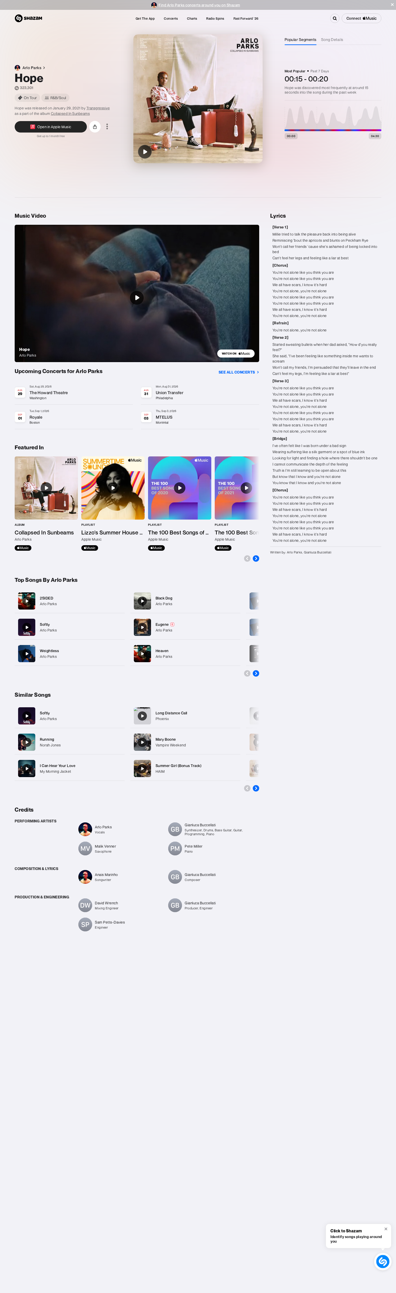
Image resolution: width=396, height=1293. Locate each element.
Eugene (162, 624)
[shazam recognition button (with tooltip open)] (383, 1261)
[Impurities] (258, 627)
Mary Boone (166, 739)
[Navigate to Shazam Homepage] (28, 18)
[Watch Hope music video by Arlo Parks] (137, 298)
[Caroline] (258, 768)
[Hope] (145, 152)
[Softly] (70, 627)
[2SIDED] (70, 601)
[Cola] (258, 653)
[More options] (107, 126)
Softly (45, 624)
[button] (392, 4)
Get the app (145, 18)
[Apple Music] (23, 548)
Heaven (162, 650)
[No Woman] (258, 716)
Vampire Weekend (171, 745)
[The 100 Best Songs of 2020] (179, 503)
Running (47, 739)
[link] (236, 354)
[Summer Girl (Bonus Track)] (142, 768)
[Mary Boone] (142, 742)
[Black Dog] (185, 601)
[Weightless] (70, 654)
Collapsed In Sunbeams (70, 113)
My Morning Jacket (55, 771)
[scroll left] (247, 558)
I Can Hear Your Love (57, 765)
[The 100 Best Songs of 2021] (246, 503)
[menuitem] (145, 18)
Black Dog (164, 598)
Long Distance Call (171, 713)
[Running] (26, 742)
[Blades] (258, 601)
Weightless (49, 650)
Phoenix (162, 718)
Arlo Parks (48, 604)
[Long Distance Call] (142, 716)
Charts (192, 18)
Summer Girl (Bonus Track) (179, 765)
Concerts (171, 18)
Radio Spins (215, 18)
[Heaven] (185, 654)
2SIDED (46, 598)
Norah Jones (50, 745)
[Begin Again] (258, 742)
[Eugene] (185, 627)
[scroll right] (256, 558)
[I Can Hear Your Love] (26, 768)
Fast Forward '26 (246, 18)
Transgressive (98, 108)
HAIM (160, 771)
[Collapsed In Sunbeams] (46, 503)
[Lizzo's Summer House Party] (113, 503)
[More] (118, 601)
